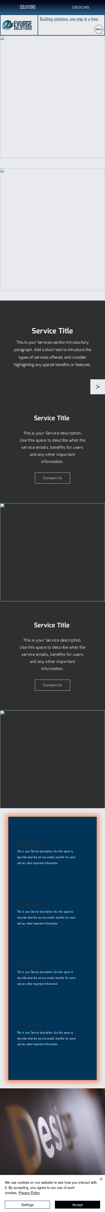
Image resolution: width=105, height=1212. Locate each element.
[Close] (98, 1182)
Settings (27, 1204)
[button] (97, 386)
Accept (77, 1204)
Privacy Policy (29, 1192)
